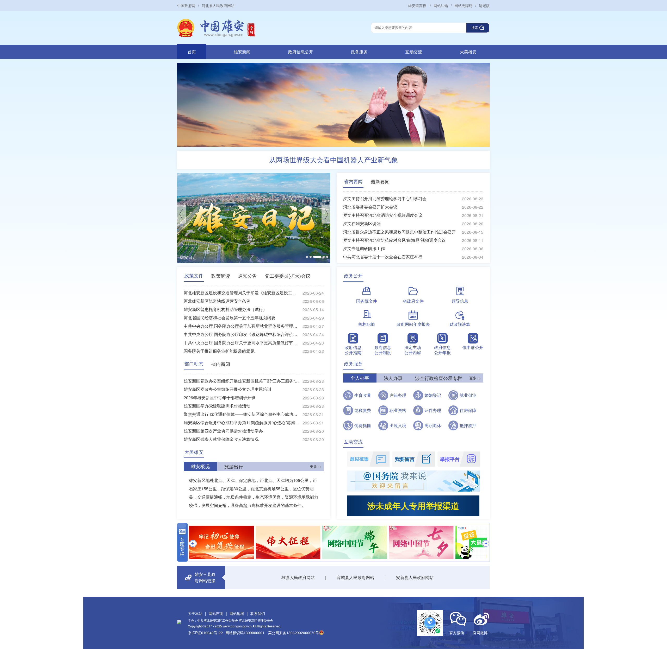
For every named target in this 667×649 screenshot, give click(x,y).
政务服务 (359, 52)
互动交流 (413, 52)
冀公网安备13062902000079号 (293, 632)
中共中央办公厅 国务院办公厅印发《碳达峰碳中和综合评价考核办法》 (242, 334)
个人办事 (359, 377)
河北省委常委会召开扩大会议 (370, 207)
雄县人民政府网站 (298, 577)
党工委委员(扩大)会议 (287, 275)
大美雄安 (468, 52)
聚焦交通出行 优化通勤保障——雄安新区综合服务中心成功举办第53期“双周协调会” (242, 414)
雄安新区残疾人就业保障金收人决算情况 (221, 439)
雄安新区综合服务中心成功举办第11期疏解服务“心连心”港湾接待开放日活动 (242, 422)
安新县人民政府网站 (415, 577)
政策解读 (220, 275)
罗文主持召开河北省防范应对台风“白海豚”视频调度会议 (394, 240)
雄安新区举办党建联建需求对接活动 (217, 406)
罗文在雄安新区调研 (362, 223)
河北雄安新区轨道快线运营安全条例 (217, 301)
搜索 (474, 28)
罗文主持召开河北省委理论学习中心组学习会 (385, 198)
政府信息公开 (300, 52)
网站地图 (237, 613)
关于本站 (195, 613)
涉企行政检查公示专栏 (438, 377)
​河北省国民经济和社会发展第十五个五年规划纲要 (229, 318)
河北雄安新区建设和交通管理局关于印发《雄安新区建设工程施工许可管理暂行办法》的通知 (242, 293)
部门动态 (193, 363)
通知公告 (247, 275)
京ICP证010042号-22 (205, 632)
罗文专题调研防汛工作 (364, 248)
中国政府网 (186, 5)
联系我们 (257, 613)
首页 (192, 52)
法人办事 (393, 377)
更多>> (315, 466)
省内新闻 (220, 363)
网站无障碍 (463, 5)
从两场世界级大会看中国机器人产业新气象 (333, 159)
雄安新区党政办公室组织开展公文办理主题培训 (227, 389)
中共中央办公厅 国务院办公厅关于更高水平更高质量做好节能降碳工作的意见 (242, 343)
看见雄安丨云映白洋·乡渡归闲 (207, 257)
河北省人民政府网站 (218, 5)
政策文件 (193, 275)
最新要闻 (380, 181)
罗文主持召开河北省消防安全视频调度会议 (382, 215)
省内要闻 (353, 181)
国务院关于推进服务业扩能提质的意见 (219, 351)
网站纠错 (441, 5)
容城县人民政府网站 (355, 577)
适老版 (484, 5)
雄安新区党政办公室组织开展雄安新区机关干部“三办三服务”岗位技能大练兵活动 (242, 381)
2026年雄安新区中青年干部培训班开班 (220, 397)
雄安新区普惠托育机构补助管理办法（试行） (225, 309)
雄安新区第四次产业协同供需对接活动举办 (223, 431)
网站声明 (216, 613)
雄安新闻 (242, 52)
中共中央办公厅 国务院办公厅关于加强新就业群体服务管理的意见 (242, 326)
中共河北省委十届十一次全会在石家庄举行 (382, 257)
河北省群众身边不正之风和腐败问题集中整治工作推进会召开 (399, 232)
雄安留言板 (417, 5)
